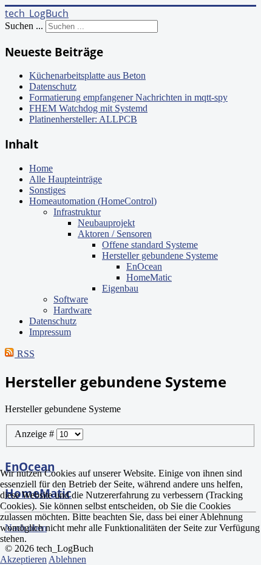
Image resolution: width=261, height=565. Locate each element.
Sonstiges (47, 190)
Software (70, 299)
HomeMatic (149, 277)
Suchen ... (24, 26)
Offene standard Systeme (150, 244)
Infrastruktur (77, 212)
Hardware (72, 310)
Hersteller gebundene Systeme (160, 255)
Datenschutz (52, 321)
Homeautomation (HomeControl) (93, 201)
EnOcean (144, 266)
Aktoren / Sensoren (115, 234)
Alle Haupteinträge (65, 179)
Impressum (50, 332)
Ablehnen (67, 559)
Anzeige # (35, 434)
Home (41, 168)
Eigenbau (120, 288)
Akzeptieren (23, 559)
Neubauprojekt (106, 223)
